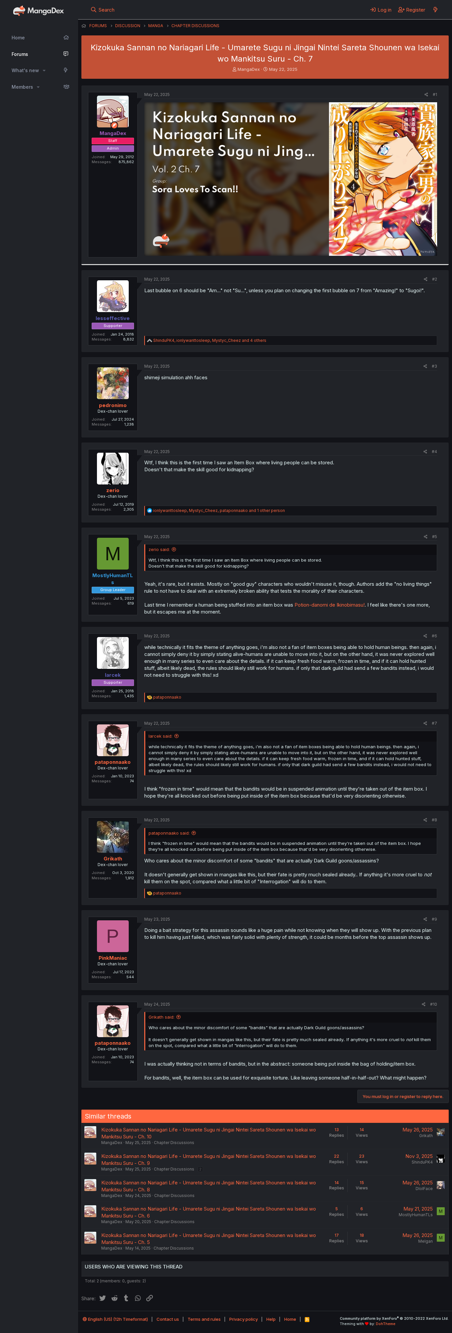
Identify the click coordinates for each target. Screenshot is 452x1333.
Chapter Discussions (174, 1142)
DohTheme (385, 1323)
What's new (25, 70)
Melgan (425, 1241)
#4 (434, 451)
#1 (435, 94)
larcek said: (160, 736)
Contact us (168, 1319)
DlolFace (424, 1188)
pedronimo (113, 405)
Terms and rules (204, 1319)
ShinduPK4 (422, 1162)
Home (18, 37)
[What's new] (435, 9)
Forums (20, 54)
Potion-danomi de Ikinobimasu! (329, 605)
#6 (434, 635)
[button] (44, 70)
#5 (434, 536)
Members (22, 87)
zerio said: (159, 549)
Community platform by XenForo (394, 1318)
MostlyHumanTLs (416, 1214)
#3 (434, 366)
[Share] (426, 95)
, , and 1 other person (219, 510)
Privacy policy (243, 1319)
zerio (112, 490)
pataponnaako (113, 762)
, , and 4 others (209, 340)
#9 (434, 919)
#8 (434, 819)
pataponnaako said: (169, 833)
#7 (434, 723)
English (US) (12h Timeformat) (117, 1319)
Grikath (113, 858)
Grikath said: (161, 1017)
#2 (434, 279)
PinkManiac (113, 958)
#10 (433, 1004)
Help (271, 1319)
